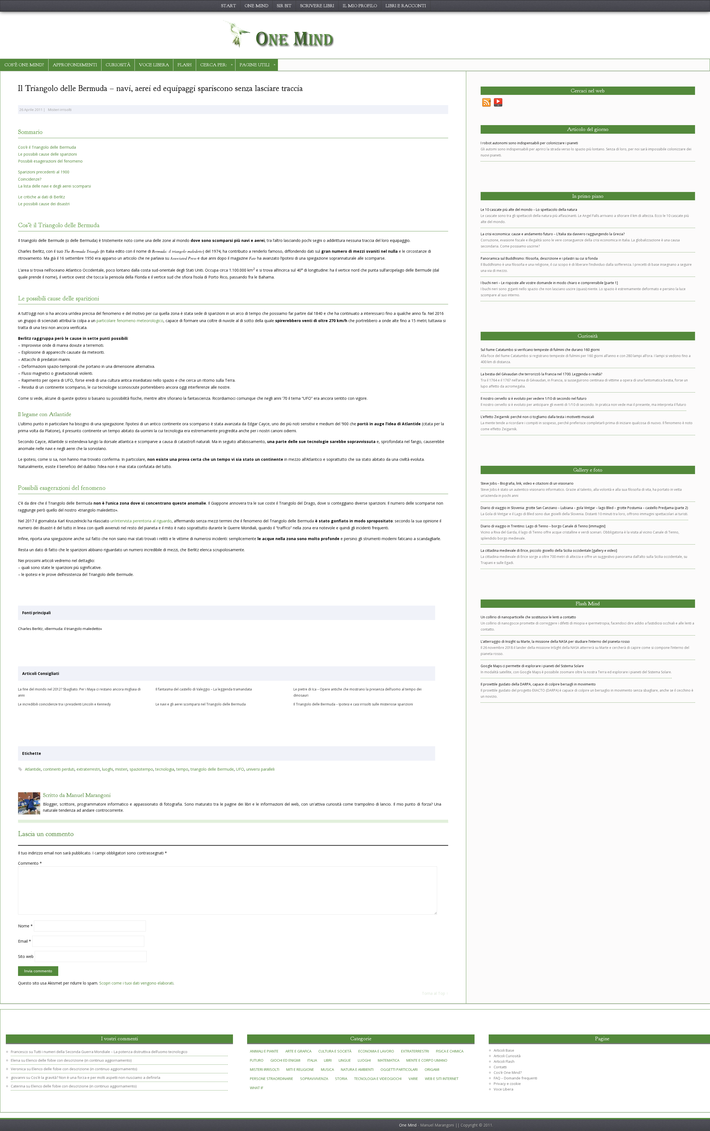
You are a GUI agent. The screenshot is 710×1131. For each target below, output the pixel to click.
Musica (327, 1069)
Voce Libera (154, 65)
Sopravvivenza (314, 1078)
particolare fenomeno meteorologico (130, 320)
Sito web (26, 956)
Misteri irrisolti (60, 109)
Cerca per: (216, 64)
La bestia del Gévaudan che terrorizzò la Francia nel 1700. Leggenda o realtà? (541, 374)
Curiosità (118, 65)
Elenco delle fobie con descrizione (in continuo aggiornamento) (78, 1060)
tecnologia (164, 769)
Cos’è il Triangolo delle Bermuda (47, 147)
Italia (312, 1060)
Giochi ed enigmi (285, 1060)
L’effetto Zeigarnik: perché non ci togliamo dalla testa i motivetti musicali (537, 416)
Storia (341, 1078)
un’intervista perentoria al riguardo (141, 520)
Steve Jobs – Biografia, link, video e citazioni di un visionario (527, 483)
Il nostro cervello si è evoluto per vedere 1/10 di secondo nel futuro (534, 398)
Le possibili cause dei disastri (44, 203)
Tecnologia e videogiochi (378, 1078)
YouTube (498, 102)
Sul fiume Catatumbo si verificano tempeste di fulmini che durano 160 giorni (540, 349)
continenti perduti (58, 769)
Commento (30, 863)
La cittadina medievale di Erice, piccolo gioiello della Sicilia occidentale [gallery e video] (549, 550)
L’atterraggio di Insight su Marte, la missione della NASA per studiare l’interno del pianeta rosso (555, 641)
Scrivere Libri (317, 6)
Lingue (345, 1060)
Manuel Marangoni (88, 795)
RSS (486, 102)
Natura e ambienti (357, 1069)
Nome (25, 925)
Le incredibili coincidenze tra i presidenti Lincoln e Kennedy (64, 704)
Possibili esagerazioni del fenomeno (50, 161)
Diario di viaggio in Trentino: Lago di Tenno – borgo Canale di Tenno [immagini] (543, 526)
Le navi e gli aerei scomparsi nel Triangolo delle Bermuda (201, 704)
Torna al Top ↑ (435, 993)
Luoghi (364, 1060)
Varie (413, 1078)
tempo (182, 769)
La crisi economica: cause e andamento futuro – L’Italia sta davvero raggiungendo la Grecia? (553, 234)
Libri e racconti (406, 6)
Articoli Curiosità (507, 1055)
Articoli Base (504, 1050)
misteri (121, 769)
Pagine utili (257, 64)
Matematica (388, 1060)
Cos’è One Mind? (24, 65)
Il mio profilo (360, 6)
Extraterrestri (415, 1051)
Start (228, 6)
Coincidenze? (29, 179)
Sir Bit (284, 6)
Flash (185, 65)
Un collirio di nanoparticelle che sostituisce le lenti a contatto (528, 617)
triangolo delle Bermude (212, 769)
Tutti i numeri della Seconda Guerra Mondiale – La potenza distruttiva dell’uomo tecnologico (110, 1051)
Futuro (256, 1060)
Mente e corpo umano (426, 1060)
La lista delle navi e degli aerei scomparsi (54, 186)
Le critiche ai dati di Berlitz (41, 196)
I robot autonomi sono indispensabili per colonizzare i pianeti (529, 143)
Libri (328, 1060)
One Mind (256, 6)
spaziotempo (141, 769)
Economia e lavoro (376, 1051)
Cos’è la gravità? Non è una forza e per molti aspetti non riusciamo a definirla (95, 1077)
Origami (432, 1069)
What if (256, 1087)
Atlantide (33, 769)
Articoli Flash (504, 1061)
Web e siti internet (441, 1078)
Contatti (500, 1066)
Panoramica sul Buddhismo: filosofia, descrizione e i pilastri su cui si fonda (539, 258)
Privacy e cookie (507, 1083)
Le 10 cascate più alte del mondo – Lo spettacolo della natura (529, 209)
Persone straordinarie (271, 1078)
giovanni (18, 1077)
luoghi (107, 769)
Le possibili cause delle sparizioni (47, 154)
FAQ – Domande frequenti (515, 1078)
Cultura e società (334, 1051)
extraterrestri (88, 769)
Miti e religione (300, 1069)
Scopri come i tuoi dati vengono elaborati (136, 983)
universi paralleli (260, 769)
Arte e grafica (298, 1051)
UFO (240, 769)
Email (24, 941)
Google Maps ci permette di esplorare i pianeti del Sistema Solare (532, 666)
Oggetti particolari (399, 1069)
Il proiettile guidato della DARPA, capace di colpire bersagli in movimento (538, 684)
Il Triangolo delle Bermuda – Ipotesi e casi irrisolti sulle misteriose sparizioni (353, 704)
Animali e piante (264, 1051)
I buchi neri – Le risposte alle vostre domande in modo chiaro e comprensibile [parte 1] (549, 282)
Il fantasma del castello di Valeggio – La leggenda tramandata (204, 689)
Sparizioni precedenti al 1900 (43, 171)
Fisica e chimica (449, 1051)
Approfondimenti (75, 65)
